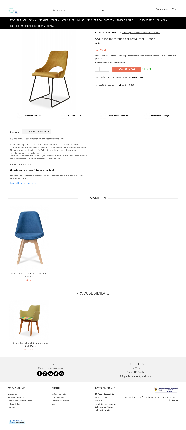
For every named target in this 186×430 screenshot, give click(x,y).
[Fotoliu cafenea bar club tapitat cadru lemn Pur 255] (29, 320)
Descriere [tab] (14, 132)
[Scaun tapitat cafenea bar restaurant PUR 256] (29, 238)
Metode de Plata (59, 393)
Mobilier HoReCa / (112, 32)
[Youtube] (50, 373)
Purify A (98, 43)
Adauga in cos (126, 69)
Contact (11, 407)
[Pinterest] (45, 373)
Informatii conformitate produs (23, 183)
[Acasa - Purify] (22, 10)
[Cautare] (102, 10)
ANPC (54, 404)
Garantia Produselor (60, 400)
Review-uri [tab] (44, 131)
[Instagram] (61, 373)
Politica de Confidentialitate (20, 400)
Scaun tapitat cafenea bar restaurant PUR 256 (29, 275)
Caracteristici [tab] (29, 131)
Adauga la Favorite (105, 84)
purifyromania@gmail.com (137, 376)
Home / (99, 32)
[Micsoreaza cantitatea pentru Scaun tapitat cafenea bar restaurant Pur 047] (97, 69)
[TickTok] (56, 373)
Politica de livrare (15, 404)
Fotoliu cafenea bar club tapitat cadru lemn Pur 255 (29, 344)
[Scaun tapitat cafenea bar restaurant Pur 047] (49, 69)
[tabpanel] (49, 69)
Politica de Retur (59, 397)
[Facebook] (39, 373)
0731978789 (137, 371)
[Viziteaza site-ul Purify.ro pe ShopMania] (17, 422)
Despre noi (12, 393)
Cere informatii (128, 84)
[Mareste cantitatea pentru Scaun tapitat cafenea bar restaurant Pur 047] (107, 69)
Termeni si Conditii (16, 397)
